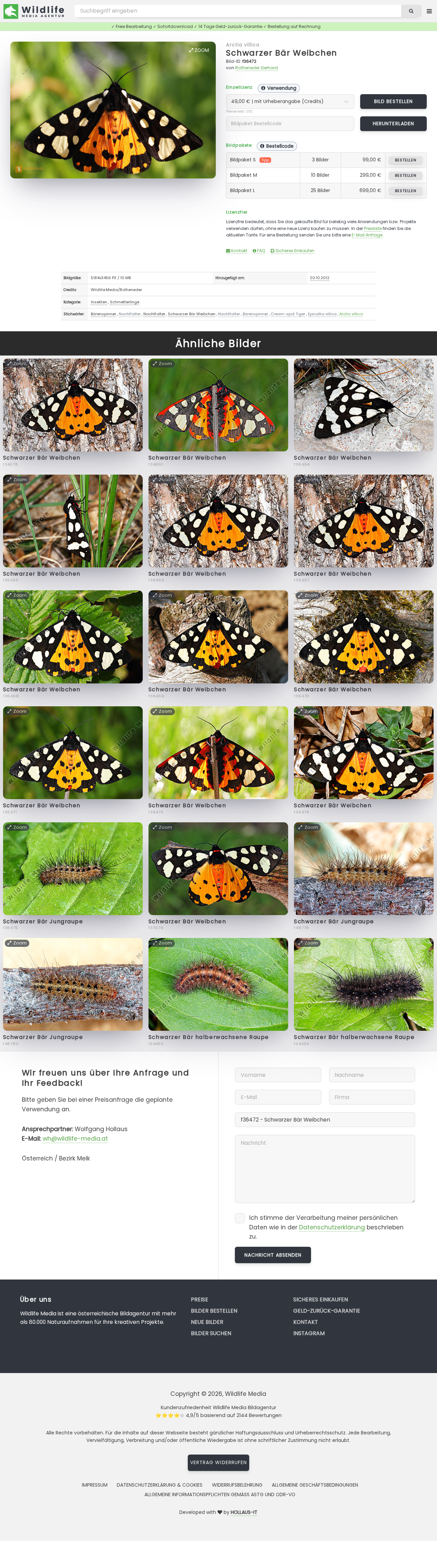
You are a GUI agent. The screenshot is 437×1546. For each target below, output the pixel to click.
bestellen (406, 160)
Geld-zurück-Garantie (326, 1310)
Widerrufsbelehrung (237, 1485)
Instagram (309, 1333)
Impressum (95, 1485)
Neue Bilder (207, 1322)
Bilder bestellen (214, 1310)
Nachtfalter (130, 314)
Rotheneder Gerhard (256, 68)
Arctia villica (242, 44)
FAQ (260, 251)
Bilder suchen (211, 1333)
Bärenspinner (103, 314)
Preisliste (373, 228)
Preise (199, 1299)
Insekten (99, 302)
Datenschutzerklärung (332, 1227)
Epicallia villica (322, 314)
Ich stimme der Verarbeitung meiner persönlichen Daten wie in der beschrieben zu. (326, 1227)
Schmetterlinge (124, 302)
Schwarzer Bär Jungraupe (43, 921)
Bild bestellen (393, 101)
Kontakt (238, 251)
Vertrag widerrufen (218, 1462)
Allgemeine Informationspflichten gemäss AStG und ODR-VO (219, 1494)
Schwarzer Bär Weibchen (281, 52)
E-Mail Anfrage (367, 235)
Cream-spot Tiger (288, 314)
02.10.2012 (319, 277)
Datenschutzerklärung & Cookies (159, 1485)
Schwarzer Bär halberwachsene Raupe (209, 1037)
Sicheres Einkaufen (294, 251)
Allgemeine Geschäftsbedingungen (315, 1485)
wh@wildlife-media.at (75, 1139)
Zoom (201, 50)
